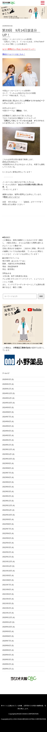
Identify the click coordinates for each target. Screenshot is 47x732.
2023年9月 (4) (8, 463)
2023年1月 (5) (8, 501)
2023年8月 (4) (8, 468)
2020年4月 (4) (8, 655)
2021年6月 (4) (8, 589)
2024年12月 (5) (8, 393)
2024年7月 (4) (8, 417)
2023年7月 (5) (8, 473)
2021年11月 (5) (8, 566)
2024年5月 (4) (8, 426)
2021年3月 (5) (8, 603)
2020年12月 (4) (8, 617)
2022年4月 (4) (8, 543)
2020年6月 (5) (8, 645)
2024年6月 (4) (8, 421)
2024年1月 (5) (8, 445)
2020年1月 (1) (8, 669)
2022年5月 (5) (8, 538)
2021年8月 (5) (8, 580)
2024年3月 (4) (8, 435)
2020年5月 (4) (8, 650)
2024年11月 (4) (8, 398)
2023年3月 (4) (8, 491)
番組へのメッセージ (12, 197)
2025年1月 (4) (8, 389)
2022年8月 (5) (8, 524)
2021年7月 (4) (8, 585)
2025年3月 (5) (8, 379)
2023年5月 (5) (8, 482)
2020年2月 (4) (8, 664)
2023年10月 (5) (8, 459)
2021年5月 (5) (8, 594)
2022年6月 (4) (8, 533)
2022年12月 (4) (8, 505)
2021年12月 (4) (8, 561)
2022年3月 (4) (8, 547)
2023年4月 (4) (8, 487)
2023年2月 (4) (8, 496)
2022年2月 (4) (8, 552)
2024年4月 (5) (8, 431)
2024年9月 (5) (8, 407)
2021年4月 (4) (8, 599)
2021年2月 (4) (8, 608)
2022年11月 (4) (8, 510)
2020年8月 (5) (8, 636)
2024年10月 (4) (8, 403)
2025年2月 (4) (8, 384)
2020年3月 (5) (8, 659)
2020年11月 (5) (8, 622)
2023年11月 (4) (8, 454)
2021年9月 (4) (8, 575)
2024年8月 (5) (8, 412)
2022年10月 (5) (8, 515)
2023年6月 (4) (8, 477)
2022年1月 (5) (8, 557)
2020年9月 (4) (8, 631)
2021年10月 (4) (8, 571)
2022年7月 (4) (8, 529)
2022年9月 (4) (8, 519)
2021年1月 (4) (8, 613)
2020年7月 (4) (8, 641)
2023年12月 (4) (8, 449)
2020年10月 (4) (8, 627)
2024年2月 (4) (8, 440)
